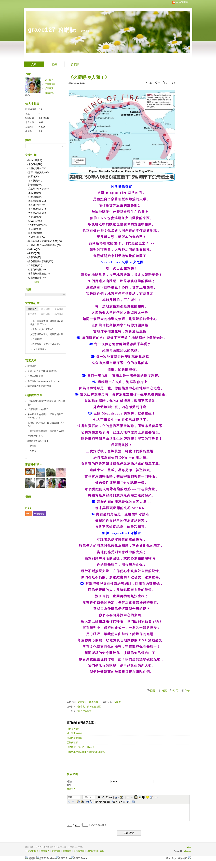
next (36, 282)
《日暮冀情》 (73, 728)
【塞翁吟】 (33, 451)
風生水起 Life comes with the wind (44, 381)
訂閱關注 (49, 88)
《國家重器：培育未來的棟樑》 (45, 344)
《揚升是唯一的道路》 (38, 409)
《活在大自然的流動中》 (42, 329)
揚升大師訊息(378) (37, 209)
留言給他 (49, 92)
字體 (70, 797)
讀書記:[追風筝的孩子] (38, 441)
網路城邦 (182, 858)
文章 (34, 64)
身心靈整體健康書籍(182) (40, 261)
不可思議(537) (35, 180)
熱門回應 (45, 314)
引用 (175, 690)
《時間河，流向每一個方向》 (81, 747)
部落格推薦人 (34, 464)
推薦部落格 (50, 84)
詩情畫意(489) (35, 184)
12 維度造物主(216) (37, 225)
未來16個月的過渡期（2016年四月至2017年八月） (45, 416)
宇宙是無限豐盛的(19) (39, 273)
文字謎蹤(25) (34, 257)
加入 (174, 858)
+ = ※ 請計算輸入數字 (89, 824)
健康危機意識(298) (37, 269)
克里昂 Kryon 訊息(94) (39, 188)
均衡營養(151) (35, 265)
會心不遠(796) (35, 164)
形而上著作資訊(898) (38, 172)
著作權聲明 (79, 851)
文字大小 (87, 797)
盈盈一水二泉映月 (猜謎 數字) (42, 371)
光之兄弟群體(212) (37, 200)
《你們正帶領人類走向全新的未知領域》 (86, 751)
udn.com (187, 851)
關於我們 (45, 851)
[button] (75, 797)
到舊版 (84, 31)
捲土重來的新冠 (74, 733)
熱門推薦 (59, 314)
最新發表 (32, 309)
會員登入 (71, 789)
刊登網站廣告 (31, 851)
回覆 (152, 690)
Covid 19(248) (35, 221)
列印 (187, 690)
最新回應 (45, 309)
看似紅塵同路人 (35, 436)
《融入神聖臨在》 (85, 711)
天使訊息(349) (35, 217)
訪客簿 (75, 64)
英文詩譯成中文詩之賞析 (40, 386)
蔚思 (27, 95)
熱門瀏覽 (32, 314)
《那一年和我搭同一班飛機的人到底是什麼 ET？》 (46, 323)
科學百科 (93, 702)
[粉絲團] (26, 857)
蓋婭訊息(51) (34, 229)
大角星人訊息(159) (37, 213)
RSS (28, 513)
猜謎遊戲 (32, 366)
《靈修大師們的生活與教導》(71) (44, 245)
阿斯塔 (117, 702)
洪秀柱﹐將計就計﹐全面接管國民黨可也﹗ (46, 424)
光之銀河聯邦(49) (36, 205)
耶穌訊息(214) (35, 196)
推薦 (164, 690)
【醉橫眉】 (33, 445)
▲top (188, 847)
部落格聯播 (39, 513)
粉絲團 (32, 858)
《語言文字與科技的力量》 (89, 706)
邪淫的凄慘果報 (74, 738)
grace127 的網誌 (52, 29)
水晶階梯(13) (34, 192)
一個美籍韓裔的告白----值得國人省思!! (46, 431)
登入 (168, 858)
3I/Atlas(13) (34, 249)
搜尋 (63, 146)
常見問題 (56, 851)
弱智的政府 (72, 742)
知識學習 (82, 702)
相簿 (54, 64)
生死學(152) (34, 253)
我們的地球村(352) (37, 168)
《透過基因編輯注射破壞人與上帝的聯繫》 (46, 403)
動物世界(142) (35, 160)
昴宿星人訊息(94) (36, 237)
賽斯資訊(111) (35, 233)
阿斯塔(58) (33, 176)
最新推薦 (59, 309)
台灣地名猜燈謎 (35, 376)
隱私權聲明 (92, 851)
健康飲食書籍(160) (37, 277)
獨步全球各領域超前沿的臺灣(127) (45, 241)
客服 (102, 851)
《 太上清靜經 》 (38, 349)
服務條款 (67, 851)
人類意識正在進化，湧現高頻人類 (46, 334)
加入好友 (49, 79)
